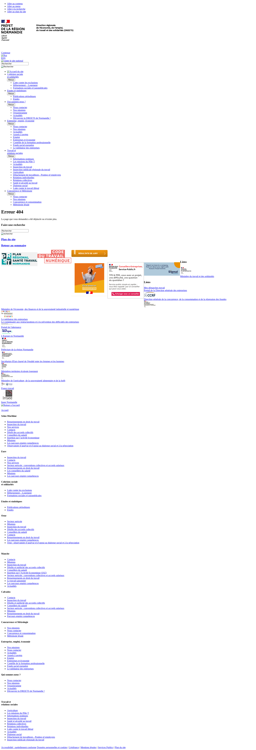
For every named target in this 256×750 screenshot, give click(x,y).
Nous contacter (20, 107)
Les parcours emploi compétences (23, 443)
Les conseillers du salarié (18, 470)
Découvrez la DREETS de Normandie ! (32, 118)
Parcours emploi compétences (21, 616)
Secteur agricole (14, 521)
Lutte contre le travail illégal (26, 188)
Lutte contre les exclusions (25, 82)
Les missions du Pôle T (24, 161)
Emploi (16, 137)
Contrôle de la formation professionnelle (32, 142)
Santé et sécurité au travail (25, 183)
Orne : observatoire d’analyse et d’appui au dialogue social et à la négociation (43, 542)
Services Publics (105, 747)
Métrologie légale (21, 204)
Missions (11, 440)
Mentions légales (88, 747)
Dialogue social (20, 185)
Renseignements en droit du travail (23, 421)
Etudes (16, 99)
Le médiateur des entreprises (26, 148)
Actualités (17, 115)
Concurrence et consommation (27, 202)
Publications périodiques (24, 96)
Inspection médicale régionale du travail (31, 169)
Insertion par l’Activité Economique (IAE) (27, 572)
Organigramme (20, 113)
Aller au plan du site (16, 11)
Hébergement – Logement (25, 85)
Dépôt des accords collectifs (20, 432)
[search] (15, 63)
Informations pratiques (23, 159)
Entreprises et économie (24, 140)
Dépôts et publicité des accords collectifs (26, 567)
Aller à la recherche (16, 9)
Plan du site (8, 239)
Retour (11, 80)
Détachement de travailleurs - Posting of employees (37, 175)
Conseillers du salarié (17, 435)
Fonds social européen (23, 145)
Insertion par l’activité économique (23, 437)
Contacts (11, 429)
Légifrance (74, 747)
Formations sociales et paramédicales (30, 88)
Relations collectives (22, 180)
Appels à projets (20, 134)
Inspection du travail (22, 167)
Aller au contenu (15, 3)
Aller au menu (13, 6)
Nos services (13, 427)
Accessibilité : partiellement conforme (18, 747)
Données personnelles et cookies (52, 747)
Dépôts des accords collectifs (20, 529)
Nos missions (19, 110)
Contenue (5, 52)
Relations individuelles (23, 177)
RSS (3, 58)
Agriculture (18, 172)
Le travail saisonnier (16, 580)
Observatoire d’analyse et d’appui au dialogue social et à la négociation (40, 445)
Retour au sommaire (13, 245)
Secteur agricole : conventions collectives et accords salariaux (35, 465)
